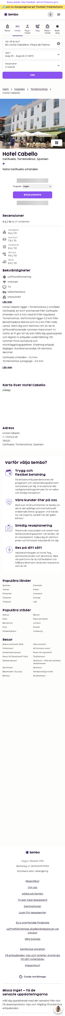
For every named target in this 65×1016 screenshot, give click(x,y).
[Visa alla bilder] (56, 142)
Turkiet (6, 589)
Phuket (36, 627)
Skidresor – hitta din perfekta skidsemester (47, 662)
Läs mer (7, 302)
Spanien (19, 89)
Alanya (6, 615)
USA (35, 602)
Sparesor (37, 667)
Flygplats (17, 186)
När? (7, 53)
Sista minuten (39, 644)
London (37, 623)
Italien (36, 589)
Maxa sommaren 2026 (13, 644)
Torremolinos (39, 89)
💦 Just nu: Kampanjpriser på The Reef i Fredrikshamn (32, 7)
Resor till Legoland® (42, 652)
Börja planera (32, 195)
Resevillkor (32, 881)
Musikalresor (39, 676)
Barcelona (7, 623)
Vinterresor (8, 648)
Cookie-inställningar (35, 976)
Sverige (36, 598)
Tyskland (7, 598)
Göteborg (38, 631)
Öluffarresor (39, 656)
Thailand (7, 602)
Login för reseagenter (32, 912)
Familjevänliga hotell (43, 672)
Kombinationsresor (12, 652)
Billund (36, 615)
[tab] (7, 29)
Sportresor (8, 667)
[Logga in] (50, 14)
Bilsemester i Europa (12, 672)
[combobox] (30, 45)
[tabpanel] (32, 59)
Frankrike (7, 594)
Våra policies (32, 939)
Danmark (37, 585)
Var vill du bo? (12, 41)
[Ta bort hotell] (58, 43)
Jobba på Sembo (32, 893)
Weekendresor (10, 661)
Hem (6, 89)
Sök (32, 75)
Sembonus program (32, 949)
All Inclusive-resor (41, 648)
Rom (5, 627)
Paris (5, 619)
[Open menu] (58, 14)
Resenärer (11, 63)
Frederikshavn (9, 631)
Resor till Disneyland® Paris (15, 656)
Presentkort (32, 965)
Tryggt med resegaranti (32, 900)
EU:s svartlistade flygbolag (32, 922)
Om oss (32, 887)
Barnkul (6, 676)
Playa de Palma (40, 619)
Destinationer (32, 906)
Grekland (37, 594)
